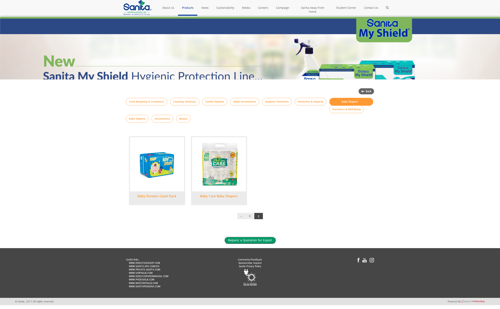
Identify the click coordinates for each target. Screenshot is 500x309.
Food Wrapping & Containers (146, 101)
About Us (168, 8)
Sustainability (225, 8)
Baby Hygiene (137, 118)
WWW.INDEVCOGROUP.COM (144, 262)
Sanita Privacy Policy (250, 266)
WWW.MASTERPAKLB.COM (143, 283)
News (205, 8)
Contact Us (371, 8)
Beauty (183, 118)
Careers (263, 8)
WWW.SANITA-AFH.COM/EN (144, 266)
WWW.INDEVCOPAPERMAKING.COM (148, 276)
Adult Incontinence (244, 101)
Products (188, 8)
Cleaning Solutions (184, 101)
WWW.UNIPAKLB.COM (141, 272)
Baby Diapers (350, 101)
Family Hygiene (214, 101)
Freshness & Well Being (346, 109)
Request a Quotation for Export (250, 240)
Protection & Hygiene (310, 101)
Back (368, 91)
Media (246, 8)
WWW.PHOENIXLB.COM (141, 279)
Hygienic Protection (277, 101)
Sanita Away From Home (312, 10)
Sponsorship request (250, 262)
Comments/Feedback (250, 259)
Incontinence (162, 118)
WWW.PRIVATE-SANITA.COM (144, 269)
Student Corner (346, 8)
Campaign (282, 8)
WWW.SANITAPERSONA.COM (144, 286)
